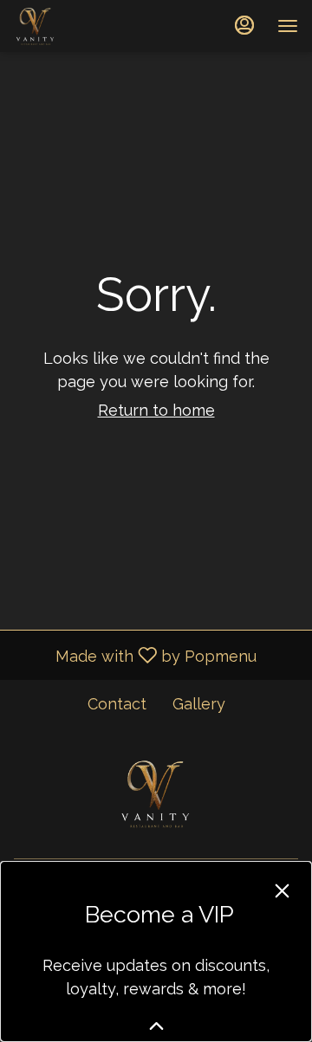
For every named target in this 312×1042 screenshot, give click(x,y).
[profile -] (244, 25)
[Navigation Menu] (288, 26)
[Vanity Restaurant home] (92, 26)
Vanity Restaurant (156, 793)
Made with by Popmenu (135, 655)
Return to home (156, 410)
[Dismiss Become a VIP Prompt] (282, 891)
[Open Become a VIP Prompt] (156, 1026)
